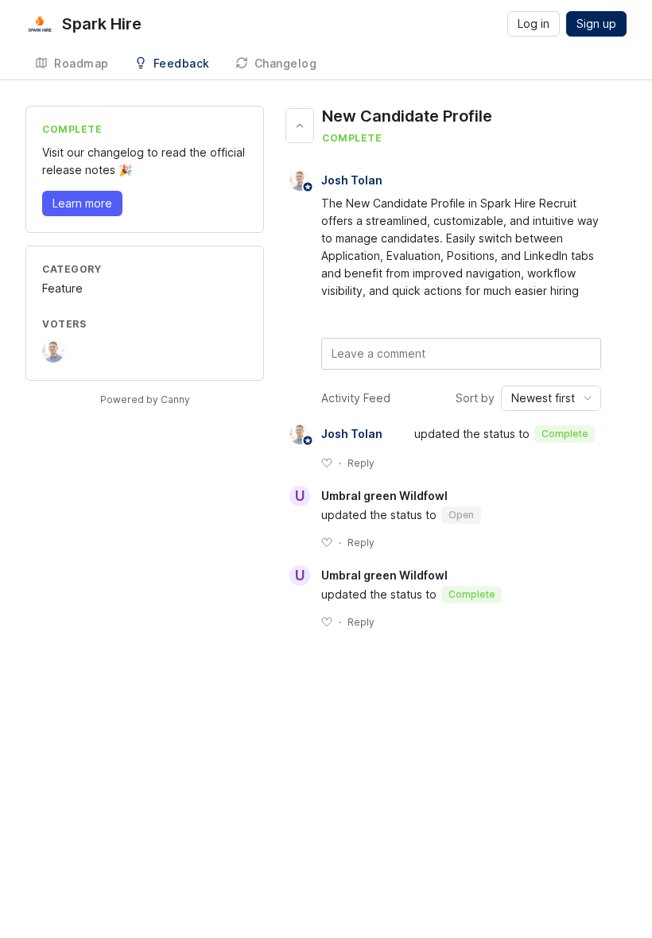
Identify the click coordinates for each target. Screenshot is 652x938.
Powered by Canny (145, 399)
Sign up (596, 23)
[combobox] (551, 398)
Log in (533, 23)
